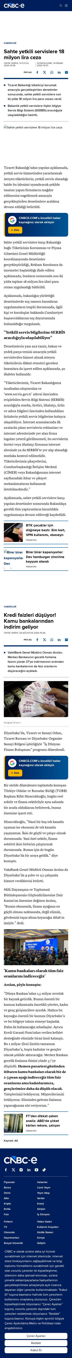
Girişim (41, 1209)
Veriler (41, 1198)
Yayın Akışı (43, 1193)
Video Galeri (44, 1221)
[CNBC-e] (14, 5)
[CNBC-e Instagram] (21, 1170)
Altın (6, 1198)
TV (5, 1227)
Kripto (7, 1203)
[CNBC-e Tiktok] (44, 1170)
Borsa (7, 1187)
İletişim (41, 1243)
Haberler (10, 43)
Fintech (8, 1221)
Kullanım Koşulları (48, 1227)
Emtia (7, 1209)
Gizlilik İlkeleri (45, 1232)
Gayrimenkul (11, 1237)
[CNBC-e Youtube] (36, 1170)
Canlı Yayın (43, 1187)
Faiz (6, 1214)
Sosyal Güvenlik (13, 1243)
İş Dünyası (43, 1214)
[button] (37, 72)
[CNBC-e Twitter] (13, 1170)
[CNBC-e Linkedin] (29, 1170)
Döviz (7, 1193)
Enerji (40, 1203)
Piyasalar (9, 1182)
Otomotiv (9, 1232)
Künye (41, 1237)
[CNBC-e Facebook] (6, 1170)
